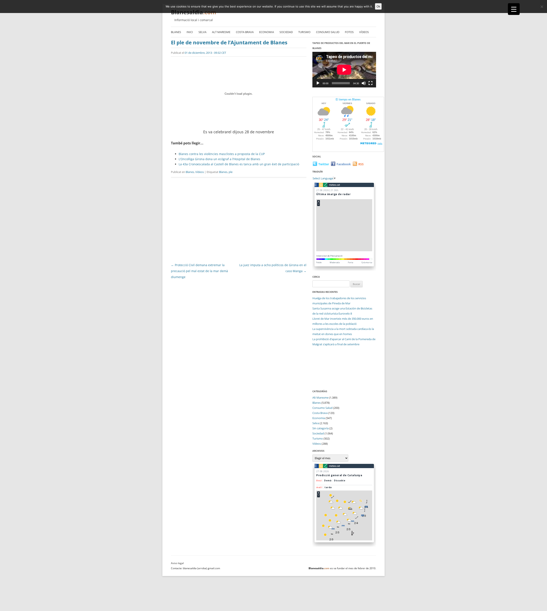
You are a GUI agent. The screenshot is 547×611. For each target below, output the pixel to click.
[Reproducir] (318, 83)
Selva (202, 32)
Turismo (304, 32)
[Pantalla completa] (370, 83)
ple (230, 172)
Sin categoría (320, 428)
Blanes (176, 32)
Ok (378, 6)
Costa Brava (245, 32)
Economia (266, 32)
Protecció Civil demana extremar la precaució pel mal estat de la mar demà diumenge (199, 271)
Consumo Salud (327, 32)
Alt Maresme (221, 32)
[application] (344, 69)
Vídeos (364, 32)
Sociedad (286, 32)
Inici (190, 32)
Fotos (349, 32)
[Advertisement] (238, 221)
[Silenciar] (364, 83)
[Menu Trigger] (514, 9)
